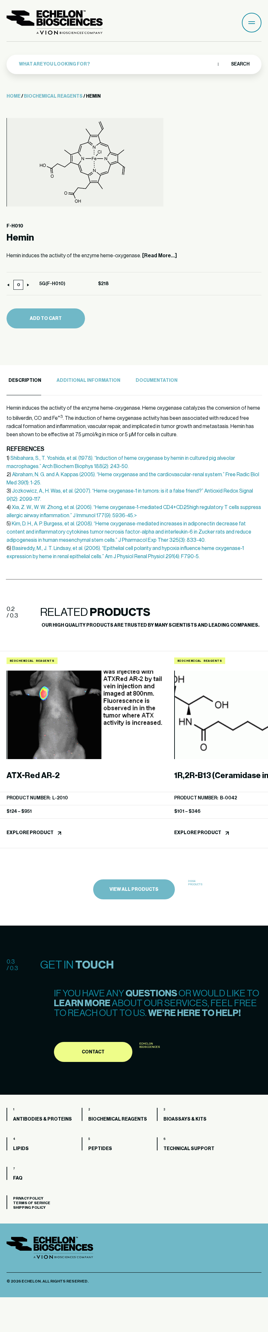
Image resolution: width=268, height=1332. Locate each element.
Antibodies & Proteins (42, 1119)
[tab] (24, 380)
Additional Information (88, 380)
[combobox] (117, 64)
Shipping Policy (29, 1207)
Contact (93, 1052)
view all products (134, 889)
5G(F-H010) (52, 284)
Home (14, 96)
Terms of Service (31, 1203)
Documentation (156, 380)
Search (240, 64)
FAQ (18, 1178)
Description (24, 380)
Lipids (21, 1148)
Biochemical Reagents (53, 96)
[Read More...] (159, 255)
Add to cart (46, 318)
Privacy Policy (28, 1198)
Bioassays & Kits (185, 1119)
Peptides (100, 1148)
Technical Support (188, 1148)
